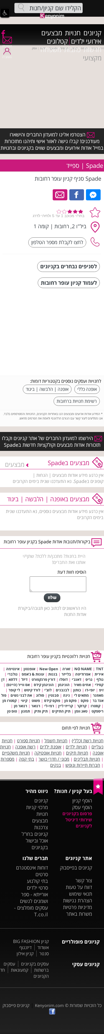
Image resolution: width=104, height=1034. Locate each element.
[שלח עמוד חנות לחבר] (60, 194)
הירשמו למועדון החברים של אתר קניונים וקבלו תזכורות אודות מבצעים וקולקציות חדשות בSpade (51, 441)
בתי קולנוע (37, 881)
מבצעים (51, 33)
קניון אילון (25, 954)
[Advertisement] (59, 332)
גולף (100, 679)
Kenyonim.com (49, 1005)
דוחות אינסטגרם (32, 867)
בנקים (55, 765)
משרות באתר (79, 913)
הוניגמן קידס (44, 684)
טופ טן (12, 711)
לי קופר (14, 689)
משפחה (50, 49)
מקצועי (92, 58)
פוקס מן (70, 700)
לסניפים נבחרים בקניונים (68, 266)
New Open (48, 668)
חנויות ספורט (28, 741)
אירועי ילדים (86, 41)
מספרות (7, 759)
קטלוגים (57, 41)
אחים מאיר (82, 684)
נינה (66, 695)
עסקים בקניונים (35, 964)
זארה (66, 668)
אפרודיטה (82, 674)
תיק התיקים (61, 711)
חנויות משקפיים (16, 753)
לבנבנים (62, 689)
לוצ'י (48, 689)
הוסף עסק (82, 807)
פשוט (36, 700)
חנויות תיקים (77, 753)
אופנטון (29, 668)
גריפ (88, 679)
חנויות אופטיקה (48, 753)
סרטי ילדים (37, 887)
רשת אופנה (25, 747)
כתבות (72, 49)
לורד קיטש (32, 689)
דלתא (13, 679)
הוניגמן (64, 684)
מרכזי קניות (37, 807)
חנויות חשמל (55, 741)
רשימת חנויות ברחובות (77, 401)
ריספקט (97, 711)
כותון (77, 689)
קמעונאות (19, 970)
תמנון (25, 711)
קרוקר (82, 705)
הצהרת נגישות (77, 900)
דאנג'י (76, 679)
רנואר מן (20, 705)
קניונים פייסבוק (15, 1005)
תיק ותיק (41, 711)
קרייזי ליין (65, 705)
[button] (5, 13)
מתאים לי (81, 695)
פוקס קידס (52, 700)
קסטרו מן (9, 700)
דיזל (24, 679)
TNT (99, 668)
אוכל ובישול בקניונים (37, 844)
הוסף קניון (82, 800)
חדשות (92, 49)
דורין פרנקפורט (43, 679)
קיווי (24, 700)
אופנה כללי (87, 389)
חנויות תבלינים (87, 759)
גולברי (12, 674)
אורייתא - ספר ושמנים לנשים (34, 897)
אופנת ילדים (50, 747)
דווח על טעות (79, 887)
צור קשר (83, 880)
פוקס (84, 700)
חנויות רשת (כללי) (87, 741)
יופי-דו (90, 689)
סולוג (40, 695)
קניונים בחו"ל (35, 834)
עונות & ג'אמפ (33, 674)
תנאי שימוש (80, 893)
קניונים (92, 33)
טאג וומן (81, 711)
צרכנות (41, 827)
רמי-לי (49, 705)
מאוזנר (98, 695)
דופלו (63, 679)
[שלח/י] (52, 597)
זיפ (101, 689)
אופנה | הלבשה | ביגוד (47, 389)
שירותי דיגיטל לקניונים (78, 823)
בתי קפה (26, 759)
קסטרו (95, 705)
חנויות (73, 33)
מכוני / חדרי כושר (54, 759)
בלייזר (66, 674)
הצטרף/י (7, 46)
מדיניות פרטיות (77, 907)
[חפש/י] (21, 7)
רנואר (35, 705)
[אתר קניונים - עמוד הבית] (98, 793)
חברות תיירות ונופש (82, 765)
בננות (52, 674)
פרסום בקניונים (77, 814)
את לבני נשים (21, 695)
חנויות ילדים (76, 747)
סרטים (41, 874)
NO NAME (83, 668)
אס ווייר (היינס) (18, 684)
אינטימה (12, 668)
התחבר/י (7, 57)
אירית (99, 674)
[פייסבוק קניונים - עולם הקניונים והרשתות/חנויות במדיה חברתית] (3, 33)
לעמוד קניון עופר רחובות (69, 282)
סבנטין (53, 695)
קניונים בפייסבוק (76, 867)
